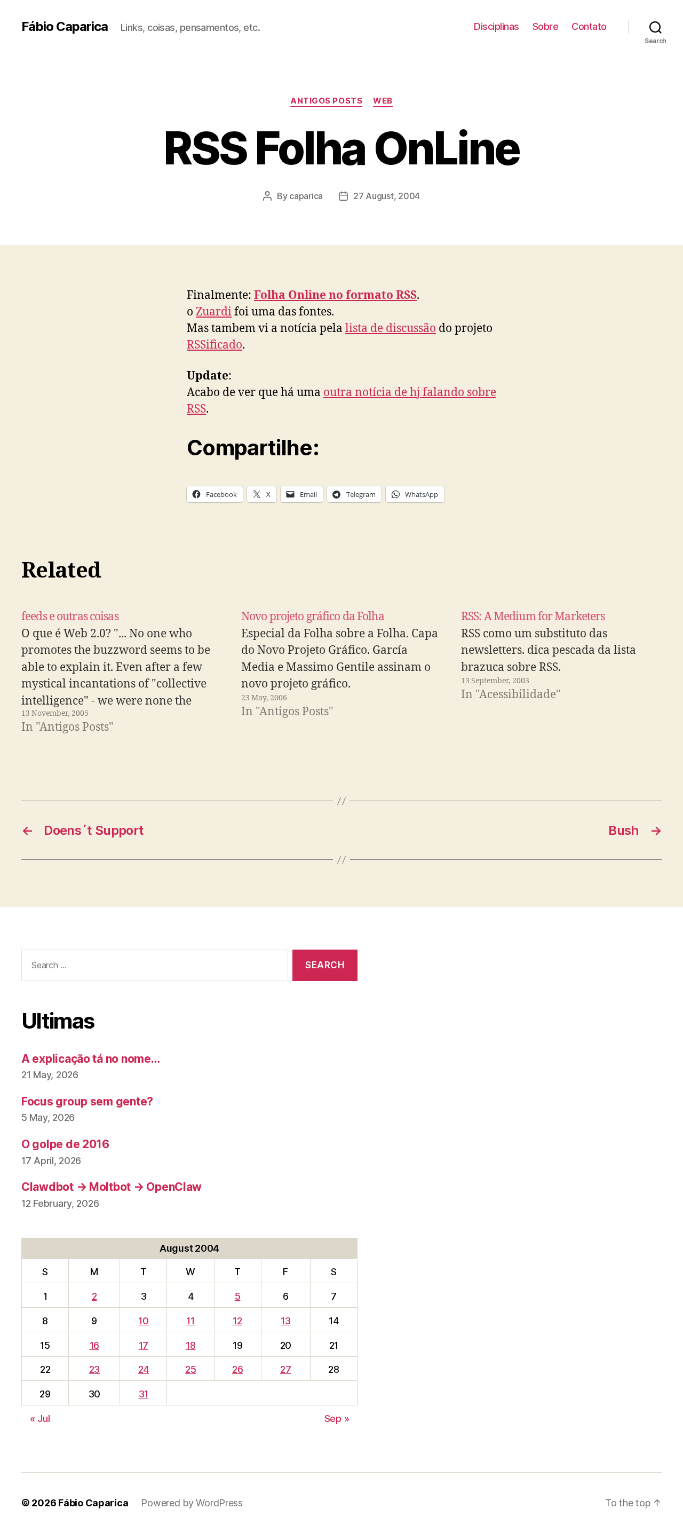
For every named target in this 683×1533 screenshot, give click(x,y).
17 (143, 1345)
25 (190, 1369)
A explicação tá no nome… (90, 1058)
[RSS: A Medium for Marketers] (561, 672)
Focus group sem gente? (87, 1101)
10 (143, 1320)
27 (285, 1369)
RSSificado (214, 345)
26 (237, 1369)
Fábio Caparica (64, 26)
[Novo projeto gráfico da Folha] (341, 672)
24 (143, 1369)
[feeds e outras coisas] (121, 672)
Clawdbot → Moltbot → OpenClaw (111, 1187)
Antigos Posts (326, 101)
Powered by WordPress (192, 1502)
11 (190, 1320)
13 (285, 1320)
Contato (589, 26)
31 (143, 1394)
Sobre (546, 26)
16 (94, 1345)
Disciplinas (496, 26)
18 (190, 1345)
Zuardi (214, 312)
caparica (306, 196)
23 (94, 1369)
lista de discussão (390, 328)
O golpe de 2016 (65, 1144)
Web (383, 101)
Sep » (337, 1418)
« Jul (40, 1418)
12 (237, 1320)
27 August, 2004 (386, 196)
